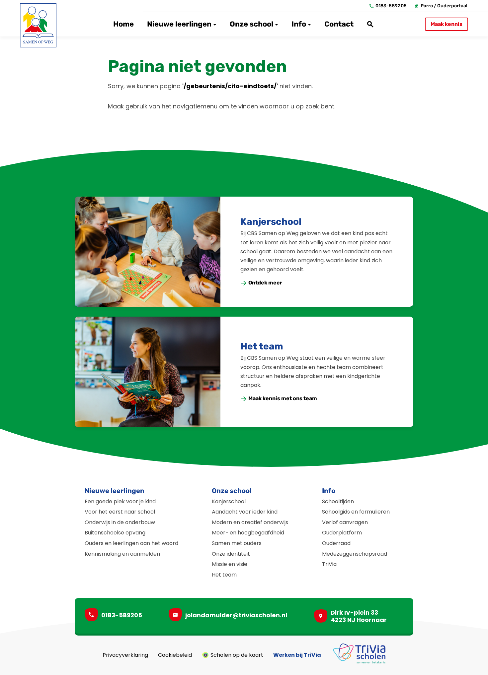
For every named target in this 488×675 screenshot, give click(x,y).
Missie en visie (229, 564)
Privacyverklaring (125, 655)
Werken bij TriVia (297, 655)
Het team (261, 346)
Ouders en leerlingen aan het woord (131, 543)
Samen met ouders (237, 543)
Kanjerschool (270, 221)
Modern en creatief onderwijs (250, 522)
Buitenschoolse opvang (115, 532)
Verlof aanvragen (345, 522)
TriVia (329, 564)
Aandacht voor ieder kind (245, 512)
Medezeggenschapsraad (354, 554)
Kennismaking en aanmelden (122, 554)
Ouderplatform (342, 532)
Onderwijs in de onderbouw (120, 522)
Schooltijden (338, 501)
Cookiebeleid (175, 655)
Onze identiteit (231, 554)
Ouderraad (336, 543)
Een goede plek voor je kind (120, 501)
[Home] (38, 25)
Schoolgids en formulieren (356, 512)
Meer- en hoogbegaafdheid (248, 532)
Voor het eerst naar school (120, 512)
